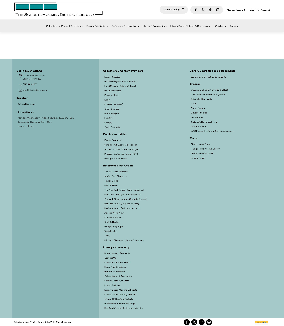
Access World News (114, 213)
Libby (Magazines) (113, 104)
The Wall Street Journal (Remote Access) (125, 199)
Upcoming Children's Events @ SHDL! (209, 90)
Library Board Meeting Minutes (120, 294)
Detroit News (111, 185)
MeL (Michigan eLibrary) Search (120, 86)
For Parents (197, 117)
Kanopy (108, 122)
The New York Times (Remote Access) (124, 190)
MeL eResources (112, 90)
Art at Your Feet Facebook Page (121, 149)
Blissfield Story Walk (201, 99)
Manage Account (236, 9)
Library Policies (112, 285)
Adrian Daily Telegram (115, 176)
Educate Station (199, 113)
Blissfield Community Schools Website (123, 308)
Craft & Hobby (111, 222)
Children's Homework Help (204, 122)
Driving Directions (38, 104)
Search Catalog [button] (171, 9)
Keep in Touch (198, 158)
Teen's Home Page (200, 144)
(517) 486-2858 (30, 84)
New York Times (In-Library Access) (122, 194)
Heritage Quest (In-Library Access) (122, 208)
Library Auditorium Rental (117, 262)
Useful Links (110, 231)
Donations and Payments (117, 253)
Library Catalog (112, 77)
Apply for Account (260, 9)
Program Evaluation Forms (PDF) (121, 154)
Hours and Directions (115, 267)
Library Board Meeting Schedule (120, 290)
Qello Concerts (112, 127)
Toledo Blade (111, 181)
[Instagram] (209, 322)
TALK (107, 236)
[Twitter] (194, 322)
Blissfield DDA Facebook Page (119, 303)
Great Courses (111, 109)
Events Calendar (112, 140)
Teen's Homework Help (202, 153)
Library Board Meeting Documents (208, 77)
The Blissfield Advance (116, 171)
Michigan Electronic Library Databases (124, 240)
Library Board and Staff (116, 281)
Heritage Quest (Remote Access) (121, 203)
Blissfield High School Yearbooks (121, 81)
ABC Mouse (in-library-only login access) (212, 131)
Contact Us (110, 258)
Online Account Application (118, 276)
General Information (114, 271)
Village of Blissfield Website (118, 299)
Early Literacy (198, 108)
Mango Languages (113, 226)
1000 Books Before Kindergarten (208, 94)
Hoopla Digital (111, 113)
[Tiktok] (202, 322)
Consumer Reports (114, 217)
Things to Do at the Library (205, 149)
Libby (107, 100)
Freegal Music (111, 95)
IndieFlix (108, 118)
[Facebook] (187, 322)
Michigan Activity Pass (115, 158)
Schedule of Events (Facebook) (120, 145)
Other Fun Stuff (198, 126)
